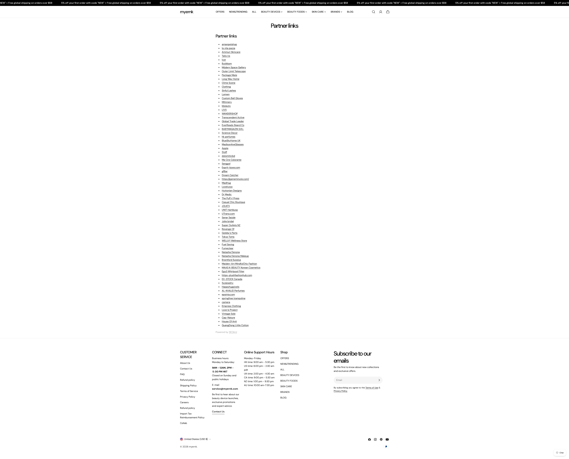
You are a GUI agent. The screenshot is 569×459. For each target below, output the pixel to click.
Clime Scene (228, 82)
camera (226, 302)
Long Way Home (230, 79)
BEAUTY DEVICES (289, 375)
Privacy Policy (187, 396)
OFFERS (284, 358)
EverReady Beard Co (233, 125)
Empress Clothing (231, 306)
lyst (224, 59)
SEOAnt (233, 332)
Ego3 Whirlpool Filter (233, 271)
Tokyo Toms (228, 236)
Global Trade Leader (233, 121)
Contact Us (186, 368)
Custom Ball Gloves (232, 98)
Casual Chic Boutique (233, 202)
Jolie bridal (228, 221)
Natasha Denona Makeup (235, 256)
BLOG (283, 397)
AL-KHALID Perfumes (233, 290)
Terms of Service (189, 391)
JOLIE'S (226, 206)
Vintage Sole (228, 313)
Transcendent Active (233, 117)
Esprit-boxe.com (231, 167)
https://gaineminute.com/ (235, 179)
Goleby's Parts (229, 232)
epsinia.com (228, 294)
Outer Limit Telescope (234, 71)
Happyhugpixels (230, 286)
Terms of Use (371, 387)
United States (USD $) (196, 439)
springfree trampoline (233, 298)
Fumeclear (227, 248)
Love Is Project (230, 309)
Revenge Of (228, 229)
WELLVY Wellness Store (234, 240)
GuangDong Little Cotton (235, 325)
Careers (184, 402)
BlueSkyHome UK (231, 140)
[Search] (374, 12)
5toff (224, 152)
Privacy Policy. (340, 391)
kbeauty (226, 105)
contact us (218, 411)
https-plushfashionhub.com (237, 275)
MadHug (226, 182)
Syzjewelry (227, 282)
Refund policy (187, 379)
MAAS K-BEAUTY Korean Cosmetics (241, 267)
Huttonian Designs (232, 190)
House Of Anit (229, 321)
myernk (186, 12)
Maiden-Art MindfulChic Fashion (239, 263)
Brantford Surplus (231, 259)
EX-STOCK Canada (232, 279)
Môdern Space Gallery (234, 67)
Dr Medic (227, 194)
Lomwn (226, 94)
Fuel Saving (228, 244)
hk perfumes (228, 136)
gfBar (225, 171)
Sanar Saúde (228, 217)
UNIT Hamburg (230, 209)
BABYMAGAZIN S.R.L (233, 129)
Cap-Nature (228, 317)
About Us (185, 363)
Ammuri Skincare (231, 52)
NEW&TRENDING (289, 363)
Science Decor (230, 132)
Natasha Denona (231, 252)
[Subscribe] (379, 380)
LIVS (224, 109)
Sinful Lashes (229, 90)
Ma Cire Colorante (231, 159)
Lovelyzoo (227, 186)
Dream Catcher (230, 175)
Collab (183, 423)
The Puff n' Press (230, 198)
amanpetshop (229, 44)
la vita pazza (228, 48)
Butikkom (227, 63)
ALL (282, 369)
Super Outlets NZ (231, 225)
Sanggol (226, 163)
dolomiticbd (228, 155)
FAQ (182, 374)
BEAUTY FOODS (289, 380)
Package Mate (229, 75)
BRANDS (285, 392)
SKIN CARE (286, 386)
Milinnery (227, 102)
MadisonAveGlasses (233, 144)
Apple (225, 148)
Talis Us (226, 55)
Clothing (226, 86)
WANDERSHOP (230, 113)
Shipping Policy (188, 385)
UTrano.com (228, 213)
